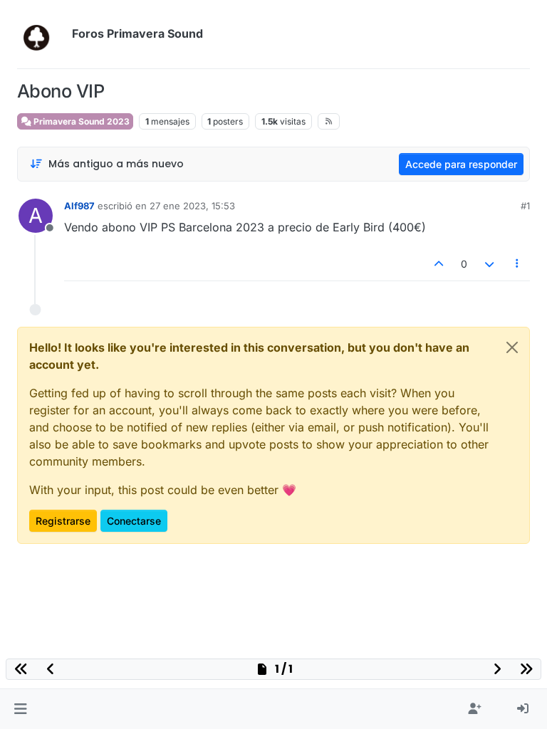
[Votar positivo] (439, 264)
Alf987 (79, 205)
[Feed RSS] (329, 121)
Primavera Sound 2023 (80, 121)
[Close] (512, 347)
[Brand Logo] (42, 34)
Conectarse (134, 521)
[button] (20, 709)
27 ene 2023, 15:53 (192, 205)
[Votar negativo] (489, 264)
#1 (525, 205)
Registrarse (63, 521)
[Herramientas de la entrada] (518, 264)
